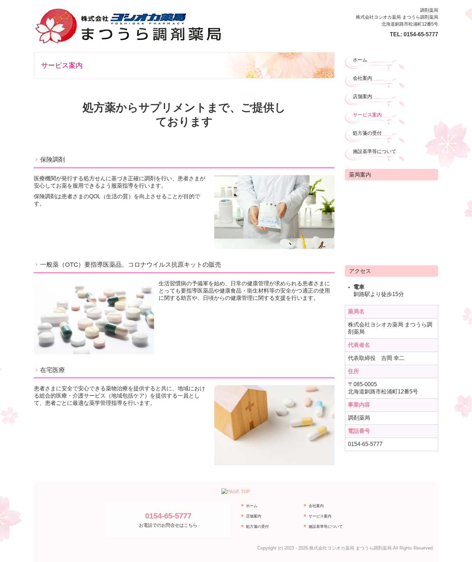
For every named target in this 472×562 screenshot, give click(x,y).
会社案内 (362, 78)
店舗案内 (362, 96)
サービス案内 (367, 114)
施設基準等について (374, 151)
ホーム (360, 60)
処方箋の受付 (367, 133)
